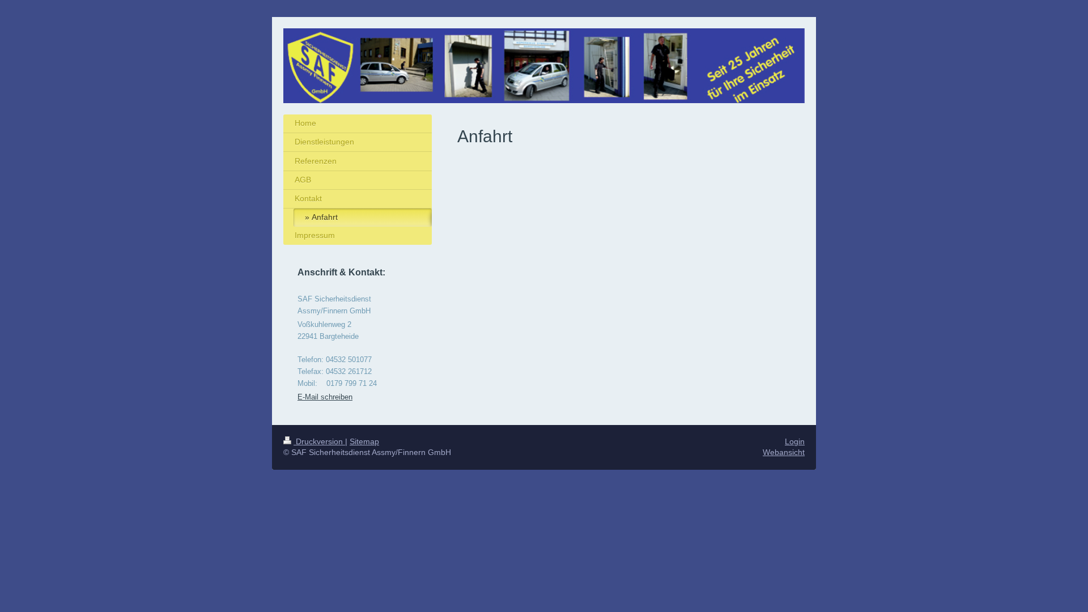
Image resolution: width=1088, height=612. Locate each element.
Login (795, 441)
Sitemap (364, 441)
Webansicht (784, 452)
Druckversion (319, 441)
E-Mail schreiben (325, 397)
